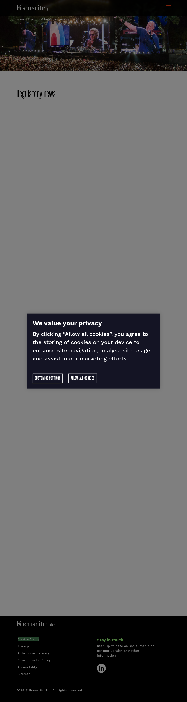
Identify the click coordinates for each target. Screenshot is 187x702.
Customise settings (48, 378)
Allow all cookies (83, 378)
